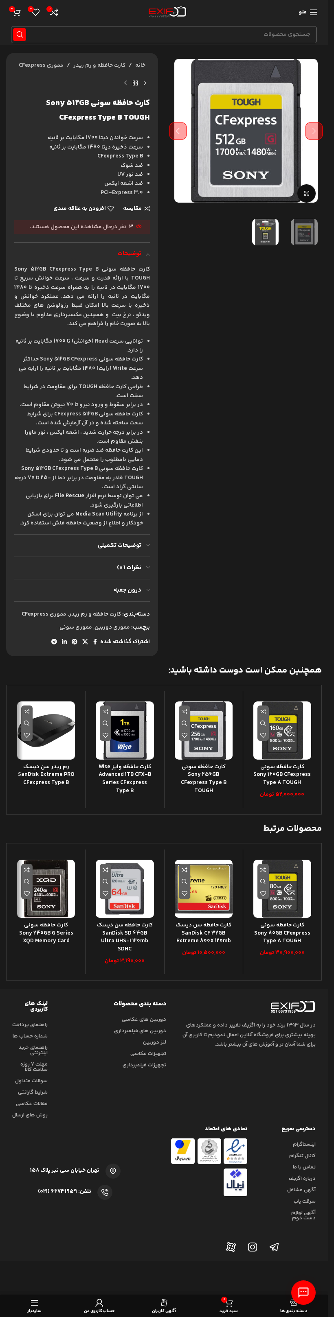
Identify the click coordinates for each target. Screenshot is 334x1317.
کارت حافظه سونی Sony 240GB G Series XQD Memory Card (46, 933)
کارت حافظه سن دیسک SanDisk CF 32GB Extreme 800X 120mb (203, 933)
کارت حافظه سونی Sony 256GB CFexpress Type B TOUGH (203, 778)
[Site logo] (165, 12)
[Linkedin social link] (64, 642)
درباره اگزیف (302, 1179)
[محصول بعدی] (125, 83)
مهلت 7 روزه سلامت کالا (34, 1067)
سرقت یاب (305, 1201)
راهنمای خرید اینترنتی (33, 1050)
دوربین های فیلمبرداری (140, 1031)
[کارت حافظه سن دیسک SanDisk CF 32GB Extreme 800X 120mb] (204, 888)
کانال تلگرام (302, 1156)
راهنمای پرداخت (30, 1025)
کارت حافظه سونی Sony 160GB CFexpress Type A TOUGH (282, 774)
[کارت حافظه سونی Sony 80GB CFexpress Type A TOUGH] (282, 888)
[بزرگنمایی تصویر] (306, 193)
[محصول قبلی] (145, 83)
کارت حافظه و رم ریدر (99, 65)
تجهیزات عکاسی (148, 1054)
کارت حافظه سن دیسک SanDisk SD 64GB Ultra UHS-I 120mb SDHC (125, 937)
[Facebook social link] (95, 642)
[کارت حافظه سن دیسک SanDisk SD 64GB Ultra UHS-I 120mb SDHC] (125, 888)
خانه (140, 65)
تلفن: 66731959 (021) (64, 1191)
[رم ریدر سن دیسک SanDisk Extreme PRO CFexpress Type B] (46, 730)
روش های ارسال (30, 1115)
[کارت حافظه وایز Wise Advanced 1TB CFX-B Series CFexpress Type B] (125, 730)
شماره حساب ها (30, 1036)
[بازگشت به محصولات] (135, 83)
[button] (314, 131)
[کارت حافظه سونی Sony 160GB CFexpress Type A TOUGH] (282, 730)
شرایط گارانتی (33, 1092)
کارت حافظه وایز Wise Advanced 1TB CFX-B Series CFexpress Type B (125, 778)
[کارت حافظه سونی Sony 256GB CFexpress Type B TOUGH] (204, 730)
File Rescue (69, 495)
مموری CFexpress (41, 65)
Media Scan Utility (98, 514)
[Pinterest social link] (74, 642)
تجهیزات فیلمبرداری (144, 1065)
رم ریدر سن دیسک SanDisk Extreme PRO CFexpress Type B (46, 774)
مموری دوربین (112, 627)
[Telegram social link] (54, 642)
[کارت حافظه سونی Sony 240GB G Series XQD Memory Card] (46, 888)
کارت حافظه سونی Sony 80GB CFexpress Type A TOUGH (282, 933)
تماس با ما (304, 1167)
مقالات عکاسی (32, 1104)
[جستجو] (19, 34)
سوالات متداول (31, 1081)
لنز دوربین (154, 1042)
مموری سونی (75, 627)
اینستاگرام (304, 1144)
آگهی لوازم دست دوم (303, 1215)
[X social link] (85, 642)
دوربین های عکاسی (144, 1020)
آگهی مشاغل (301, 1190)
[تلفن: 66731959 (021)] (104, 1192)
